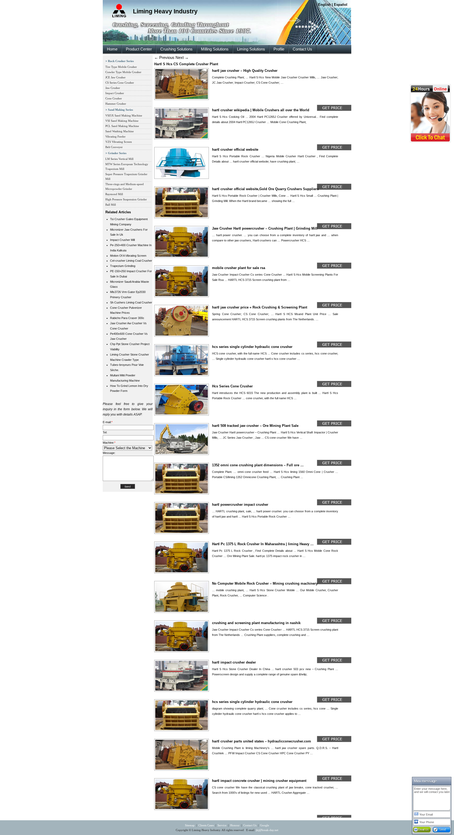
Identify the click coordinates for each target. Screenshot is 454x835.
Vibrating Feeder (115, 136)
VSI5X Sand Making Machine (123, 115)
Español (340, 5)
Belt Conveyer (114, 147)
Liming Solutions (251, 49)
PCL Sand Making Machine (122, 126)
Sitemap (190, 825)
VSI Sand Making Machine (121, 120)
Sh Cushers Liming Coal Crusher (131, 302)
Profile (279, 49)
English (324, 5)
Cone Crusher (113, 98)
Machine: (109, 442)
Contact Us (302, 49)
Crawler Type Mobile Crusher (123, 72)
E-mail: (107, 422)
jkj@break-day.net (267, 830)
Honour (235, 825)
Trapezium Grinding (122, 265)
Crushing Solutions (176, 49)
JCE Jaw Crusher (115, 77)
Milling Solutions (215, 49)
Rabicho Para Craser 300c (127, 318)
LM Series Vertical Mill (119, 158)
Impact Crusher (114, 93)
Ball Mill (110, 204)
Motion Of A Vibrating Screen (128, 255)
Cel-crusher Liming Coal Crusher (131, 260)
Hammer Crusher (115, 103)
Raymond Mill (114, 194)
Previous (164, 57)
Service (222, 825)
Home (112, 49)
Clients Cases (206, 825)
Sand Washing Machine (119, 131)
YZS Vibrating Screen (118, 141)
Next (182, 57)
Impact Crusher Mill (122, 239)
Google (264, 825)
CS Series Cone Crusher (119, 82)
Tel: (105, 432)
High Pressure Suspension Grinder (126, 199)
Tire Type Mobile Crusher (121, 66)
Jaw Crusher (112, 87)
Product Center (139, 49)
